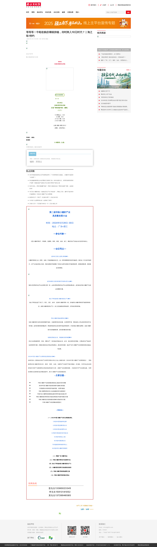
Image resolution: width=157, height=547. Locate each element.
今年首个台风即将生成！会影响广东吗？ (40, 200)
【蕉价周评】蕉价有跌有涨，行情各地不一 (113, 57)
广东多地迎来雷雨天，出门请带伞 (110, 54)
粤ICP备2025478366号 (128, 545)
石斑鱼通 (70, 12)
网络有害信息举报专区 (124, 5)
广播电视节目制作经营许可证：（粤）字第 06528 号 (44, 545)
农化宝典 (57, 12)
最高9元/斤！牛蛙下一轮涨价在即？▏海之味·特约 (43, 197)
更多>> (128, 70)
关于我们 (101, 537)
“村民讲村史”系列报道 (107, 97)
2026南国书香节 (106, 103)
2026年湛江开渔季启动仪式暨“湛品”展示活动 (114, 100)
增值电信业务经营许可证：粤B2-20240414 (72, 545)
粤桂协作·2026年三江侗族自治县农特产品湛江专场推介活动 (118, 109)
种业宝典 (48, 12)
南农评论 (40, 12)
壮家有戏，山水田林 (114, 87)
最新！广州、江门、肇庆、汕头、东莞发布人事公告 (116, 60)
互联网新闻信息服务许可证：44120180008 (16, 545)
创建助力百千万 (105, 91)
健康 (63, 12)
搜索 (128, 12)
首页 (27, 12)
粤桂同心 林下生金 (106, 94)
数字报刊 (93, 5)
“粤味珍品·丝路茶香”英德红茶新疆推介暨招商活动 (115, 106)
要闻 (33, 12)
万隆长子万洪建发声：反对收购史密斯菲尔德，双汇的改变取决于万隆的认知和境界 (119, 49)
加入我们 (119, 537)
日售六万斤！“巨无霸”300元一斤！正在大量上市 (43, 203)
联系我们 (110, 537)
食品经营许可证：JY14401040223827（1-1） (98, 545)
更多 (77, 12)
